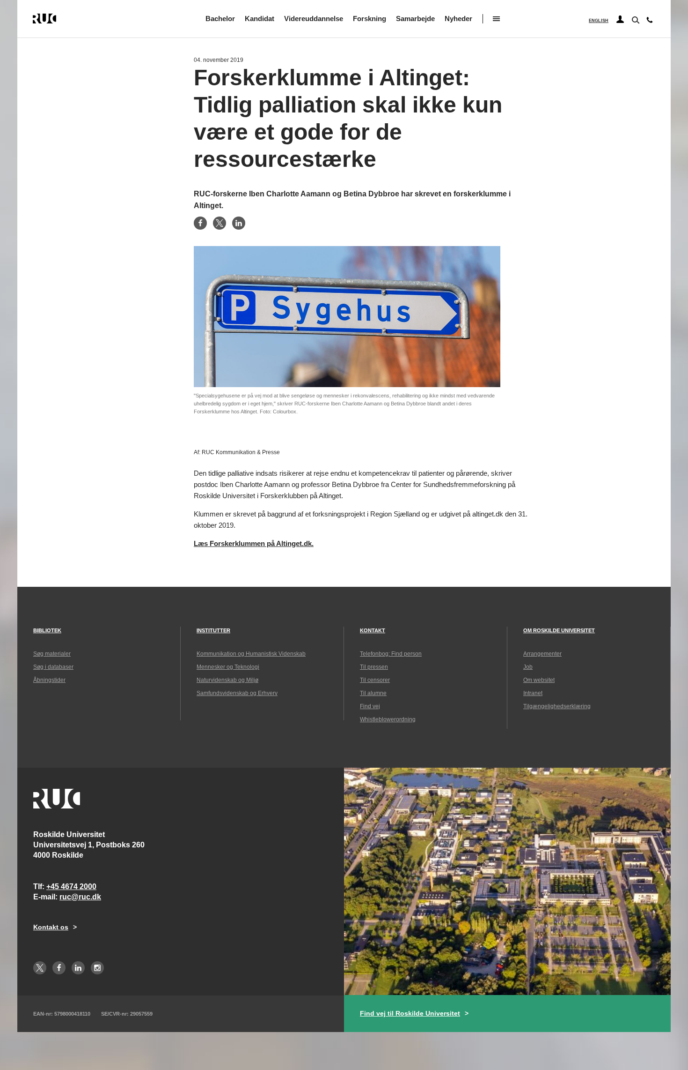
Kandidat (259, 18)
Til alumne (373, 693)
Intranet (532, 693)
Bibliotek (47, 630)
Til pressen (374, 667)
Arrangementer (542, 654)
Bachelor (220, 18)
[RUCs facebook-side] (59, 967)
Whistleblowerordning (388, 719)
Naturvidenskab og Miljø (227, 680)
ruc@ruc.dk (80, 897)
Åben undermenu (496, 18)
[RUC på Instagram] (97, 967)
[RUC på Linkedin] (78, 967)
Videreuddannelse (313, 18)
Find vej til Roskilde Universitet (410, 1013)
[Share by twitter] (219, 223)
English (598, 20)
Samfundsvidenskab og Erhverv (237, 693)
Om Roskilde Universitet (559, 630)
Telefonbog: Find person (391, 654)
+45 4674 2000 (71, 886)
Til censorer (375, 680)
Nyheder (458, 18)
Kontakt (372, 630)
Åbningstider (49, 680)
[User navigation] (620, 19)
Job (528, 667)
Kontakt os (50, 927)
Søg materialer (52, 654)
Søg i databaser (53, 667)
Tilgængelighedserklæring (557, 706)
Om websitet (539, 680)
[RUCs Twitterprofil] (39, 967)
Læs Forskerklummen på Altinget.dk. (254, 543)
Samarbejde (415, 18)
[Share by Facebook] (200, 223)
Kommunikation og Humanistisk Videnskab (251, 654)
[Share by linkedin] (238, 223)
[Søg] (634, 19)
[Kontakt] (649, 22)
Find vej (370, 706)
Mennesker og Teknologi (228, 667)
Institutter (213, 630)
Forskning (369, 18)
